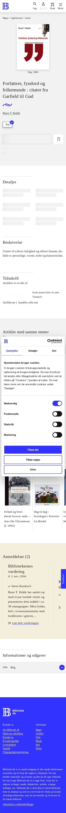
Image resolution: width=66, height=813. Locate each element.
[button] (33, 667)
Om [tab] (54, 350)
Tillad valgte (33, 459)
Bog (7, 124)
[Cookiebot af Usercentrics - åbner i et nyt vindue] (47, 341)
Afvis (33, 469)
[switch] (57, 414)
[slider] (33, 49)
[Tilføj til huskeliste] (58, 139)
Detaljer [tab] (33, 350)
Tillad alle (33, 449)
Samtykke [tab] (12, 350)
